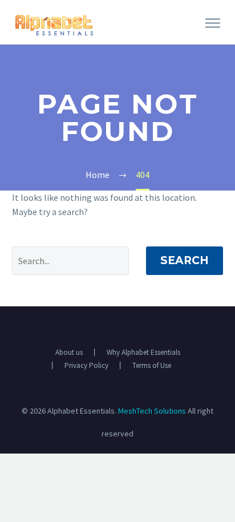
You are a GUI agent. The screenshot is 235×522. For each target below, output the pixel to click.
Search (184, 260)
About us (69, 352)
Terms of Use (151, 365)
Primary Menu (212, 23)
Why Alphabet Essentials (143, 352)
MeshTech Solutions (152, 411)
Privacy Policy (86, 365)
